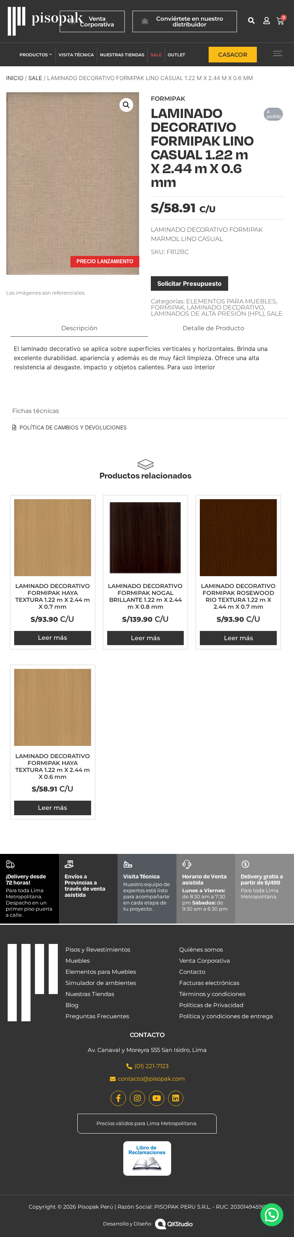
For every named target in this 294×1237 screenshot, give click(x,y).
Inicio (14, 78)
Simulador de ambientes (100, 982)
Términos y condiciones (212, 994)
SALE (35, 78)
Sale (156, 54)
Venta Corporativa (204, 960)
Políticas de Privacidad (211, 1005)
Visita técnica (76, 54)
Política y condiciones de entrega (226, 1016)
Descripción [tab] (79, 328)
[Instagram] (137, 1098)
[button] (251, 20)
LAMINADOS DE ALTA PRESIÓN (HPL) (207, 313)
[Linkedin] (175, 1098)
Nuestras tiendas (122, 54)
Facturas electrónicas (209, 982)
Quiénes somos (201, 949)
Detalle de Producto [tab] (213, 328)
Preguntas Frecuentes (97, 1016)
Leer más (52, 637)
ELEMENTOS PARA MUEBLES (231, 301)
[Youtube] (156, 1098)
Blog (71, 1005)
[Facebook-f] (118, 1098)
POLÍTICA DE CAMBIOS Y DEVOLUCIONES (73, 427)
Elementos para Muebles (100, 971)
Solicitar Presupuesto (189, 283)
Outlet (176, 54)
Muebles (77, 960)
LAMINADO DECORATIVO (225, 307)
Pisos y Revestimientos (97, 949)
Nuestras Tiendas (89, 994)
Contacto (192, 971)
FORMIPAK (167, 307)
